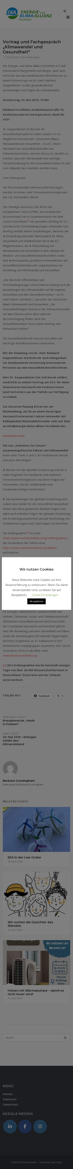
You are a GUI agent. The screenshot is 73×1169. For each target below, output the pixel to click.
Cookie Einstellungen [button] (45, 595)
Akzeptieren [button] (36, 601)
